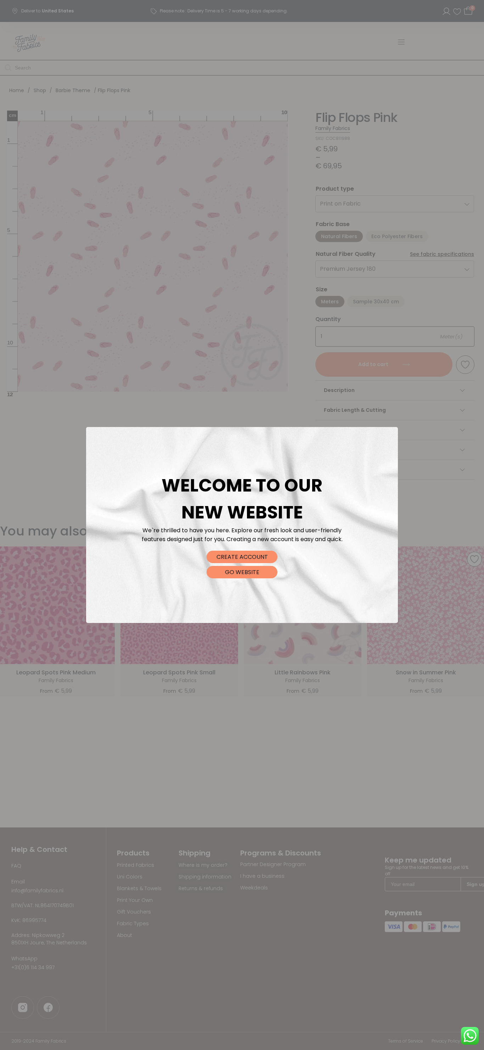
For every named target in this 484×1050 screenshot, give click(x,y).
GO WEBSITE (242, 572)
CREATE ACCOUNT (242, 557)
